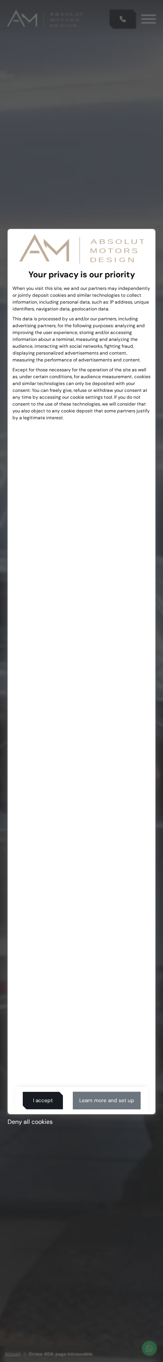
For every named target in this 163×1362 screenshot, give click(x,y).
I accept (43, 1100)
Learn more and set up (106, 1100)
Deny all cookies (30, 1122)
